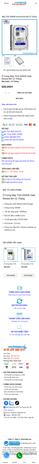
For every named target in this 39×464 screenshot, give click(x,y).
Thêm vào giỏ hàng (24, 93)
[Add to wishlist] (15, 250)
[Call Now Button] (19, 456)
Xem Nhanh (11, 275)
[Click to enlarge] (5, 51)
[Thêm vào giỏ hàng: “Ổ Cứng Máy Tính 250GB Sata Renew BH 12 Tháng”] (28, 271)
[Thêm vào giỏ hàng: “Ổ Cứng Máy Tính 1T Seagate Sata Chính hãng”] (11, 271)
